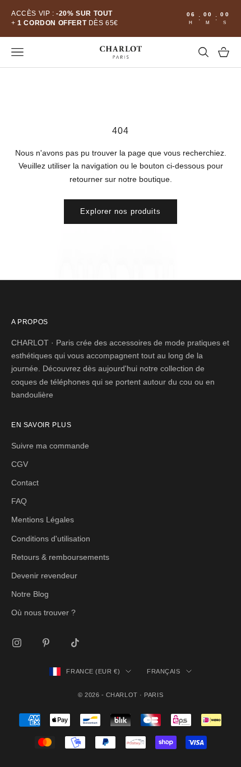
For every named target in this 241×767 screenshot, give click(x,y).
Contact (25, 482)
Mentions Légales (42, 519)
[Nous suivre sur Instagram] (16, 642)
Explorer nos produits (120, 211)
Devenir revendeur (44, 575)
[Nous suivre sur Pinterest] (46, 642)
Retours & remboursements (60, 557)
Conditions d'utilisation (50, 538)
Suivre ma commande (50, 445)
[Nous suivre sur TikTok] (75, 642)
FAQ (19, 501)
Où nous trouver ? (43, 612)
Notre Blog (30, 594)
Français (163, 671)
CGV (19, 464)
